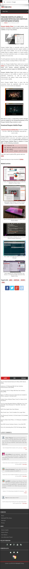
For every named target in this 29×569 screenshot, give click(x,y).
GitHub (21, 159)
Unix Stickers (4, 534)
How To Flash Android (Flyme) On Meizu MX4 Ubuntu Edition (14, 220)
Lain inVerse (8, 454)
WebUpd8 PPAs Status (6, 518)
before (2, 65)
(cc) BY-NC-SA (12, 563)
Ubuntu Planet (4, 532)
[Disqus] (14, 313)
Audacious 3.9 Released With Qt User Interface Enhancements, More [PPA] (12, 387)
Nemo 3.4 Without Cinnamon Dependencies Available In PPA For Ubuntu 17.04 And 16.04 (14, 395)
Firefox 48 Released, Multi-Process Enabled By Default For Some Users (14, 182)
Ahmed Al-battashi (10, 469)
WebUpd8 (18, 563)
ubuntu (23, 280)
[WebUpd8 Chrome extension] (14, 558)
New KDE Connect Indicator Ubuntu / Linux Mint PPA (13, 424)
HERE (2, 156)
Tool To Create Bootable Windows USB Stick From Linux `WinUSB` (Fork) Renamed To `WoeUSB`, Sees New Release (14, 405)
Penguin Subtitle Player (7, 26)
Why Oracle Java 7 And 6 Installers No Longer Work (13, 412)
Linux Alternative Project (6, 537)
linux (10, 280)
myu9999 (7, 481)
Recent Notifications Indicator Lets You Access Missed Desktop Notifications (14, 237)
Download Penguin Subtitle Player (10, 129)
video (3, 282)
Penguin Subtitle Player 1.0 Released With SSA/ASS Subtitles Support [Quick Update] (14, 19)
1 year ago (24, 464)
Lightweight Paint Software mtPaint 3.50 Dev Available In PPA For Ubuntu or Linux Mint (14, 202)
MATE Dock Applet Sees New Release (10, 409)
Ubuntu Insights (5, 530)
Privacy (3, 522)
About (2, 515)
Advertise (3, 520)
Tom (6, 497)
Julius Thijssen (9, 437)
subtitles (16, 280)
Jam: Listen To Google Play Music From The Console (14, 257)
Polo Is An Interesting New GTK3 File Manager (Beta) (13, 427)
